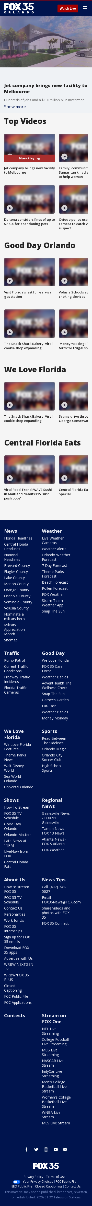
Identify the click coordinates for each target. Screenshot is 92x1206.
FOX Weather (53, 594)
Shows (11, 800)
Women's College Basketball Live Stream (56, 1102)
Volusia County (16, 608)
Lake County (14, 577)
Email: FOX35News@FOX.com (61, 899)
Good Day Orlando (12, 826)
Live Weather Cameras (53, 540)
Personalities (14, 914)
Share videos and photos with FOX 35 (56, 913)
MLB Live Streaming (50, 1052)
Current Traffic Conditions (16, 668)
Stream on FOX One (54, 1018)
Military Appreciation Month (14, 629)
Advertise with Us (18, 958)
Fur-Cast (49, 705)
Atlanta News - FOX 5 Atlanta (54, 841)
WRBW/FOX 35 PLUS (16, 977)
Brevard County (17, 565)
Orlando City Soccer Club (52, 757)
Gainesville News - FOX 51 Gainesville (56, 818)
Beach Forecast (55, 582)
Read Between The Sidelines (54, 740)
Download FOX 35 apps (16, 950)
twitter (36, 1149)
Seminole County (18, 602)
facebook (26, 1149)
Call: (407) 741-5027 (54, 889)
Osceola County (17, 595)
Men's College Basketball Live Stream (54, 1086)
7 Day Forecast (54, 565)
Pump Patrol (14, 660)
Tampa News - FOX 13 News (54, 831)
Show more (15, 106)
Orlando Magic (54, 749)
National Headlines (12, 557)
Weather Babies (55, 677)
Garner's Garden (55, 699)
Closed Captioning (13, 988)
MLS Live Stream (56, 1123)
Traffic (11, 653)
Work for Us (14, 920)
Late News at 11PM (15, 843)
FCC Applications (18, 1002)
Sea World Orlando (12, 778)
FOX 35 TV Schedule (12, 815)
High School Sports (52, 768)
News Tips (53, 880)
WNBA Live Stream (51, 1114)
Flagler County (16, 571)
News (10, 531)
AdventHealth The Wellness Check (57, 685)
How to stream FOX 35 (16, 889)
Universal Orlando (18, 787)
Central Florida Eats (16, 864)
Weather (52, 531)
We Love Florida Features (17, 746)
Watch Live (68, 8)
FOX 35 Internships (13, 928)
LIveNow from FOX (16, 853)
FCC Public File (16, 996)
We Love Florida (55, 660)
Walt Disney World (14, 768)
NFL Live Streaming (50, 1031)
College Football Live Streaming (55, 1041)
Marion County (16, 583)
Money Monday (55, 718)
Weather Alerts (54, 548)
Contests (14, 1015)
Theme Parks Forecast (53, 574)
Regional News (52, 803)
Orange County (16, 589)
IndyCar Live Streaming (52, 1073)
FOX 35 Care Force (52, 668)
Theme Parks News (15, 757)
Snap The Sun (53, 611)
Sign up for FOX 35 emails (17, 939)
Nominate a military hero (14, 616)
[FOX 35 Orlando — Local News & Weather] (19, 8)
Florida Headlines (18, 538)
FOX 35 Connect (55, 923)
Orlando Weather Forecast (56, 557)
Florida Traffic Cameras (15, 690)
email (65, 1149)
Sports (49, 731)
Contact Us (13, 908)
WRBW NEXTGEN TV (18, 966)
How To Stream (17, 807)
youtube (56, 1149)
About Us (14, 880)
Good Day (53, 653)
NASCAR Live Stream (53, 1063)
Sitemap (11, 640)
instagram (46, 1149)
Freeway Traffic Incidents (17, 679)
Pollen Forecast (55, 588)
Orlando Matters (17, 834)
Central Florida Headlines (16, 546)
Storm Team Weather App (52, 602)
